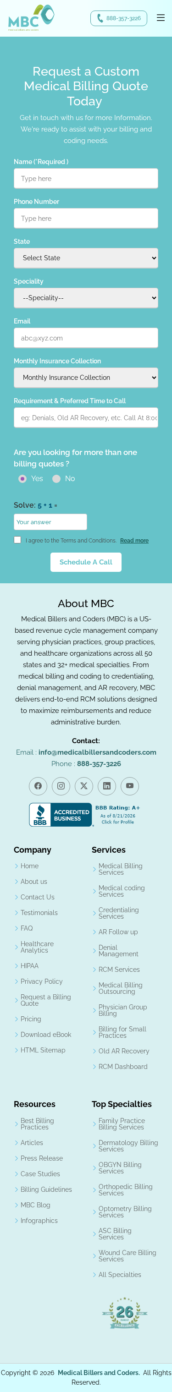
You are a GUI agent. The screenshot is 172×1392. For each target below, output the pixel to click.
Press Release (42, 1158)
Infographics (39, 1220)
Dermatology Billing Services (128, 1146)
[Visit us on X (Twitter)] (84, 786)
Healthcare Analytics (37, 947)
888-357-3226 (123, 18)
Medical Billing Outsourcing (121, 988)
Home (30, 866)
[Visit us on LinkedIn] (107, 786)
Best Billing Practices (37, 1124)
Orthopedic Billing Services (126, 1190)
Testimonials (39, 913)
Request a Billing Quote (46, 1000)
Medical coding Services (122, 891)
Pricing (31, 1019)
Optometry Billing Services (125, 1212)
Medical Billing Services (121, 869)
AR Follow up (118, 932)
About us (34, 881)
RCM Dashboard (123, 1066)
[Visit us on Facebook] (38, 786)
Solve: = (35, 505)
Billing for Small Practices (122, 1032)
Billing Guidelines (46, 1189)
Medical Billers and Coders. (99, 1372)
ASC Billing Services (115, 1234)
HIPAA (30, 966)
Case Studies (40, 1174)
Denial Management (119, 950)
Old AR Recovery (124, 1051)
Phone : (86, 764)
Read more (134, 540)
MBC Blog (35, 1205)
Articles (32, 1143)
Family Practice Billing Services (122, 1124)
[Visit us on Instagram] (61, 786)
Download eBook (46, 1034)
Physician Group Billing (123, 1010)
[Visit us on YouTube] (130, 786)
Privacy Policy (42, 981)
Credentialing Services (119, 913)
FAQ (27, 928)
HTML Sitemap (43, 1050)
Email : (86, 752)
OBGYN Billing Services (120, 1168)
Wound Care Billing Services (127, 1256)
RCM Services (119, 969)
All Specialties (120, 1274)
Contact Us (38, 897)
